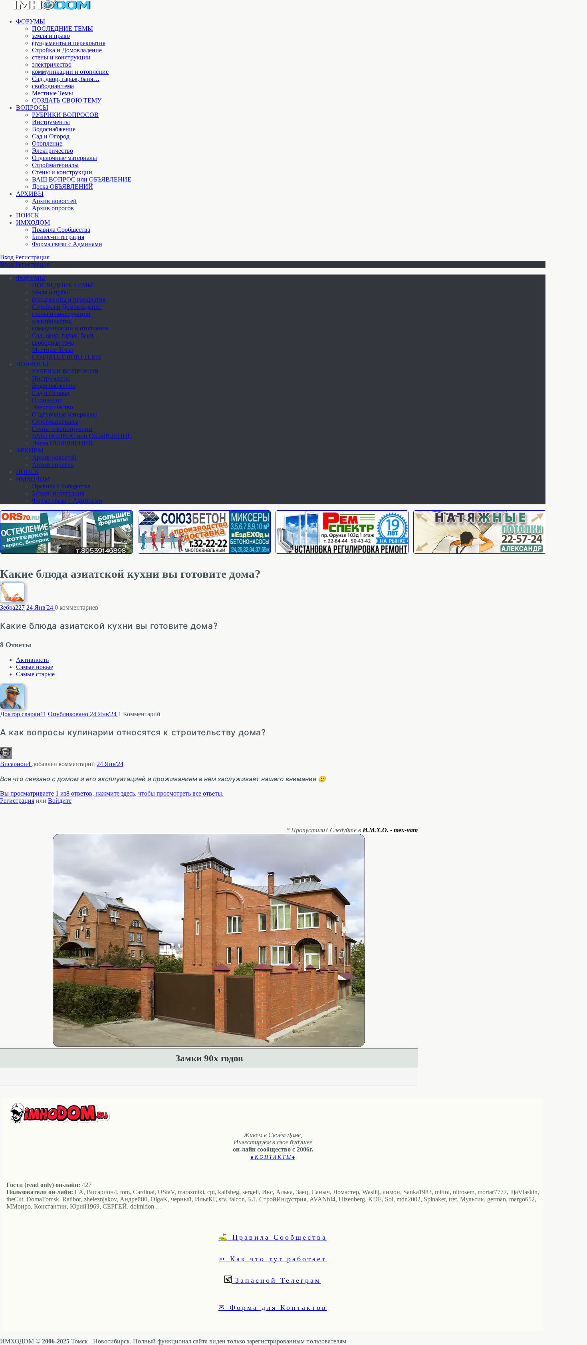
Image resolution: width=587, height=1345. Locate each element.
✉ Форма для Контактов (272, 1307)
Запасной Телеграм (276, 1280)
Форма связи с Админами (67, 244)
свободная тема (53, 86)
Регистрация (32, 257)
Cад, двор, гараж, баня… (65, 78)
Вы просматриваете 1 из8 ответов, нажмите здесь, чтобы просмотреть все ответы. (112, 793)
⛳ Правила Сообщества (272, 1237)
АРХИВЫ (30, 193)
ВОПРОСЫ (32, 107)
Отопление (47, 143)
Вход (7, 257)
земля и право (51, 35)
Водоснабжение (53, 129)
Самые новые (34, 667)
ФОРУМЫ (30, 21)
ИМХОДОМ (33, 222)
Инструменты (51, 122)
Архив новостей (54, 201)
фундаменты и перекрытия (68, 43)
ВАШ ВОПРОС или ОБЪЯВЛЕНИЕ (81, 179)
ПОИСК (27, 215)
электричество (51, 64)
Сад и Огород (50, 136)
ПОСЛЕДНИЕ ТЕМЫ (62, 28)
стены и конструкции (61, 57)
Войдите (59, 800)
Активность (32, 659)
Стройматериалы (55, 165)
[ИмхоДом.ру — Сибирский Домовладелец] (52, 7)
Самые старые (35, 674)
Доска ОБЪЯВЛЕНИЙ (62, 186)
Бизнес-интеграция (58, 236)
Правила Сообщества (61, 229)
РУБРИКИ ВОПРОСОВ (65, 114)
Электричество (52, 150)
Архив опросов (53, 208)
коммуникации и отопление (70, 71)
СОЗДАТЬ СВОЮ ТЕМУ (66, 100)
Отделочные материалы (64, 157)
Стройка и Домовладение (67, 50)
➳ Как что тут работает (273, 1258)
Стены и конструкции (62, 172)
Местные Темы (52, 93)
